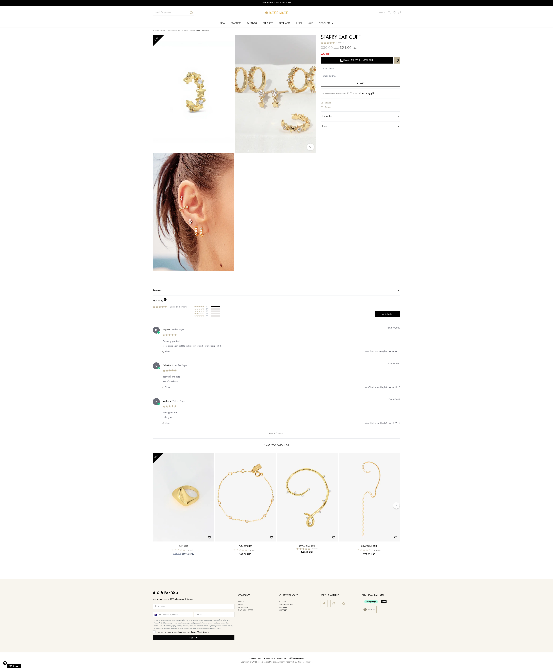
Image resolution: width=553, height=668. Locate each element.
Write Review (387, 314)
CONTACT (283, 602)
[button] (5, 663)
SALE (310, 23)
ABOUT (241, 602)
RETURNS (283, 607)
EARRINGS (252, 23)
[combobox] (157, 614)
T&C (260, 659)
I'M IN (194, 638)
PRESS (240, 604)
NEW (222, 23)
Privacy (252, 659)
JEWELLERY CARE (286, 604)
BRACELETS (236, 23)
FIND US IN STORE (245, 610)
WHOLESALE (243, 607)
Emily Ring (183, 546)
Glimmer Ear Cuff (369, 546)
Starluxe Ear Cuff (307, 546)
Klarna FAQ (269, 659)
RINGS (299, 23)
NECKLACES (284, 23)
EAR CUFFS (268, 23)
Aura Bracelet (245, 546)
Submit (360, 83)
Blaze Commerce (305, 662)
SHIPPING (283, 610)
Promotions (282, 659)
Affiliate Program (296, 659)
